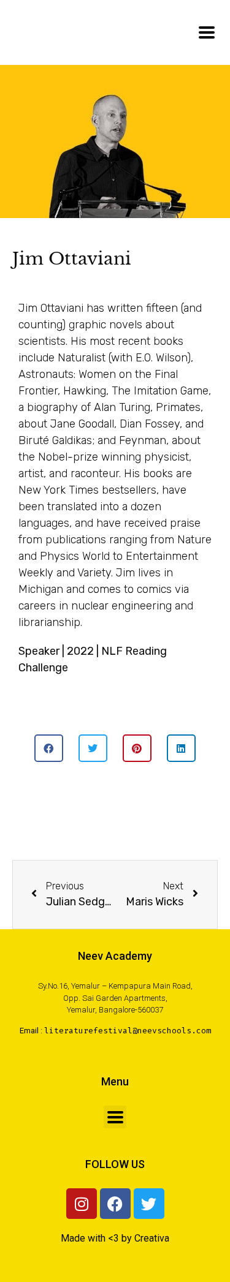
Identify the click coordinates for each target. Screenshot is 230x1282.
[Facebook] (115, 1203)
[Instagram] (81, 1203)
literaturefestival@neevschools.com (127, 1030)
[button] (48, 748)
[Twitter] (149, 1203)
